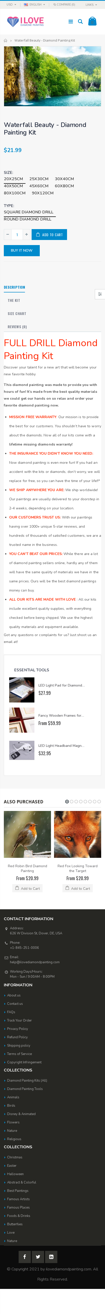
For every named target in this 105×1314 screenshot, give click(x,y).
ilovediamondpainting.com (68, 1269)
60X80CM (64, 186)
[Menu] (71, 21)
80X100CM (14, 193)
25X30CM (38, 179)
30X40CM (64, 179)
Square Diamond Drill (28, 212)
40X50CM (13, 186)
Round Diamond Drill (27, 219)
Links (90, 5)
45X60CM (38, 186)
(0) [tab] (17, 326)
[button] (67, 802)
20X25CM (13, 179)
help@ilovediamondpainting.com (35, 962)
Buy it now (22, 250)
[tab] (14, 287)
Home (6, 40)
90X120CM (43, 193)
